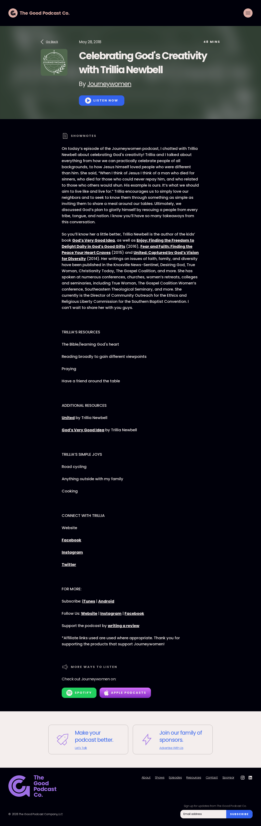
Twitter (69, 564)
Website (89, 613)
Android (106, 601)
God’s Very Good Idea (93, 240)
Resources (193, 777)
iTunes (88, 601)
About (146, 777)
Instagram (72, 552)
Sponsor (228, 777)
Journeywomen (109, 84)
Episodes (175, 777)
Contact (212, 777)
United (68, 417)
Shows (159, 777)
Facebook (71, 540)
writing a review (123, 625)
